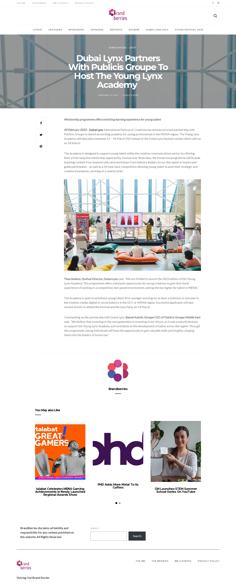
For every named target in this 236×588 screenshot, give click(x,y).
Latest (37, 29)
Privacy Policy (84, 3)
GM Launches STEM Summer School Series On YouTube (176, 490)
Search (94, 528)
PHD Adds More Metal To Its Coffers (118, 486)
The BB (21, 3)
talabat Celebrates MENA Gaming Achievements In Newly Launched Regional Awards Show (60, 491)
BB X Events (60, 3)
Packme (134, 29)
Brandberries (118, 389)
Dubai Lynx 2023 (118, 47)
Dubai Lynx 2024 (157, 29)
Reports (116, 29)
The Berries (39, 3)
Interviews (76, 29)
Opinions (97, 29)
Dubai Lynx (96, 129)
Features (55, 29)
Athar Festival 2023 (189, 29)
